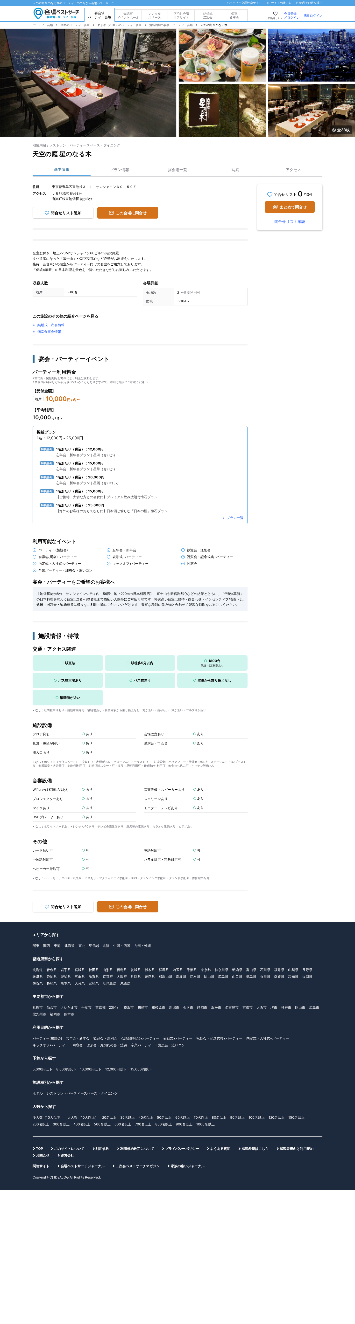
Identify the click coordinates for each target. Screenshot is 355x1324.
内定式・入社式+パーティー (267, 1038)
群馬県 (164, 970)
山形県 (108, 970)
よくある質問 (220, 1148)
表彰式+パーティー (177, 1038)
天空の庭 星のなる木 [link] (213, 25)
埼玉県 (178, 970)
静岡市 (202, 1007)
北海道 (69, 946)
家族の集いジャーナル (188, 1166)
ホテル (38, 1093)
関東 (36, 946)
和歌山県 (165, 976)
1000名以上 (205, 1124)
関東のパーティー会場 (75, 25)
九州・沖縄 (142, 946)
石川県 (265, 970)
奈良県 (150, 976)
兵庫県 (136, 976)
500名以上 (102, 1124)
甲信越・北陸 (99, 946)
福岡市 (55, 1014)
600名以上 (122, 1124)
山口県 (237, 976)
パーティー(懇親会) (47, 1038)
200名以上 (41, 1124)
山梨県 (293, 970)
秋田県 (94, 970)
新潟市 (174, 1007)
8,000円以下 (66, 1069)
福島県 (122, 970)
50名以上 (164, 1117)
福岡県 (307, 976)
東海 (57, 946)
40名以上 (146, 1117)
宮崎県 (94, 983)
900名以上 (184, 1124)
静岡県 (52, 976)
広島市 (314, 1007)
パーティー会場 (43, 25)
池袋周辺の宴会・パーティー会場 (171, 25)
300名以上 (61, 1124)
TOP (39, 1148)
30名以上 (127, 1117)
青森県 (52, 970)
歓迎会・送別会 (105, 1038)
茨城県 (136, 970)
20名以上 (109, 1117)
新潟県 (237, 970)
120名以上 (276, 1117)
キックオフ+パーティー (51, 1045)
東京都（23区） (107, 1007)
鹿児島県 (109, 983)
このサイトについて (69, 1148)
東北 (81, 946)
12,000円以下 (116, 1069)
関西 (46, 946)
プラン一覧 (235, 518)
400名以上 (81, 1124)
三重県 (80, 976)
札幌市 (38, 1007)
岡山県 (209, 976)
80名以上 (219, 1117)
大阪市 (261, 1007)
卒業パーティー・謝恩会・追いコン (158, 1045)
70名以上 (201, 1117)
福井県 (279, 970)
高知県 (293, 976)
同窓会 (77, 1045)
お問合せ (43, 1155)
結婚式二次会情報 (50, 325)
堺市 (273, 1007)
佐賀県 (38, 983)
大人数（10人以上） (82, 1117)
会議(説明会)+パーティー (140, 1038)
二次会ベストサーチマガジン (138, 1166)
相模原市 (158, 1007)
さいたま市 (69, 1007)
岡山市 (300, 1007)
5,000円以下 (42, 1069)
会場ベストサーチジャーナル (83, 1166)
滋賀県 (94, 976)
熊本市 (69, 1014)
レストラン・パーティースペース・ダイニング (82, 1093)
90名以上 (237, 1117)
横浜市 (129, 1007)
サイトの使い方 (281, 3)
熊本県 (66, 983)
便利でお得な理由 (310, 3)
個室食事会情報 (49, 332)
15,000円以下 (141, 1069)
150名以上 (296, 1117)
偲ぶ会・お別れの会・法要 (106, 1045)
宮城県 (80, 970)
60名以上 (182, 1117)
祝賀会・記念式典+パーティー (219, 1038)
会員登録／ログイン (292, 15)
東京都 (206, 970)
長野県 (307, 970)
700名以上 (143, 1124)
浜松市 (216, 1007)
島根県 (195, 976)
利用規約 (102, 1148)
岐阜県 (38, 976)
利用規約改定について (137, 1148)
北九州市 (39, 1014)
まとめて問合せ (293, 207)
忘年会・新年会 (78, 1038)
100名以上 (256, 1117)
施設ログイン (313, 15)
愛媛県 (279, 976)
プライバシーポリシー (182, 1148)
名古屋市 (232, 1007)
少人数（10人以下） (48, 1117)
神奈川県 (221, 970)
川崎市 (143, 1007)
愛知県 (66, 976)
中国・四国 (121, 946)
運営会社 (67, 1155)
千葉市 (86, 1007)
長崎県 (52, 983)
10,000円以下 (90, 1069)
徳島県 (251, 976)
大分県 (80, 983)
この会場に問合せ (131, 212)
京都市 (247, 1007)
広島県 (223, 976)
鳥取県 (181, 976)
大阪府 (122, 976)
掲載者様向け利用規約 (296, 1148)
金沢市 (188, 1007)
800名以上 (163, 1124)
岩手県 (66, 970)
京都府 (108, 976)
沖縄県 (125, 983)
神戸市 (286, 1007)
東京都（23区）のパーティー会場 (119, 25)
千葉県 (192, 970)
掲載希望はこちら (255, 1148)
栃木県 (150, 970)
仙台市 (52, 1007)
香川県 (265, 976)
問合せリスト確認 (289, 221)
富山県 (251, 970)
